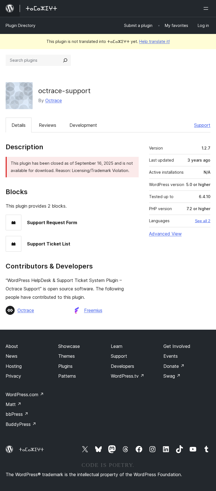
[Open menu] (207, 8)
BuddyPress (21, 424)
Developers (122, 366)
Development (83, 125)
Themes (66, 356)
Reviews (47, 125)
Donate (173, 366)
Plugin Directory (20, 25)
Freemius (93, 310)
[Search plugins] (65, 60)
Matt (13, 404)
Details (19, 125)
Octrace (53, 100)
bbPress (17, 414)
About (12, 346)
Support (202, 125)
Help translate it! (154, 41)
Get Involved (176, 346)
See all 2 (202, 221)
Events (170, 356)
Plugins (65, 366)
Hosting (14, 366)
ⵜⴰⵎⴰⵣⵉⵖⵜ (31, 449)
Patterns (67, 376)
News (11, 356)
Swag (172, 376)
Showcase (69, 346)
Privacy (13, 376)
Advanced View (165, 234)
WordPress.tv (127, 376)
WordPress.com (25, 394)
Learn (116, 346)
